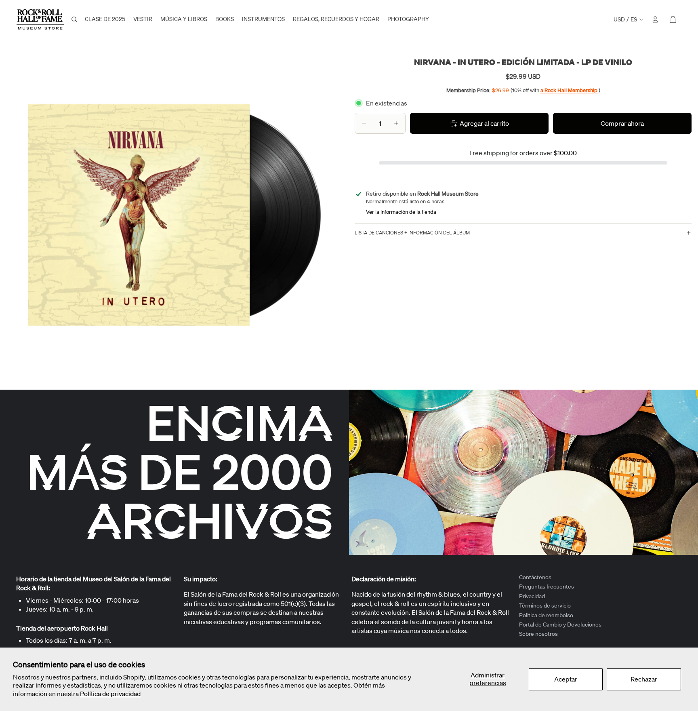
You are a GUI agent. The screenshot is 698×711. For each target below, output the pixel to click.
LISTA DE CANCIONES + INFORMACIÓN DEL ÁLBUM (412, 232)
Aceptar (565, 679)
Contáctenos (535, 577)
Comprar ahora (622, 123)
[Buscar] (74, 19)
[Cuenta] (655, 19)
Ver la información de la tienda (401, 212)
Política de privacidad (110, 694)
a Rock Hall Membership (569, 90)
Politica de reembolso (546, 615)
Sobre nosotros (538, 634)
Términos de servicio (545, 605)
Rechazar (644, 679)
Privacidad (532, 596)
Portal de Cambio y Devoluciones (560, 624)
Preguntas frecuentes (546, 587)
